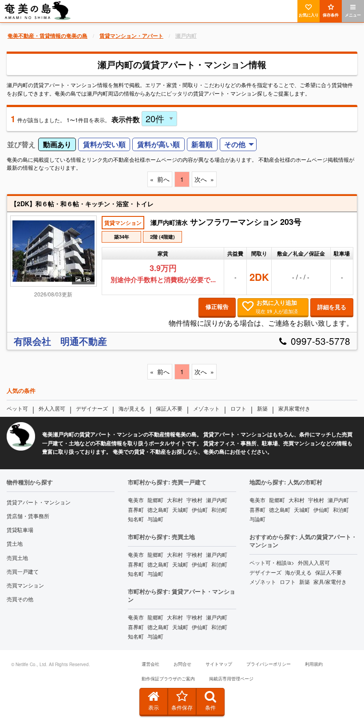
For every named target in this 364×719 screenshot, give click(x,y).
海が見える (132, 408)
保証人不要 (169, 408)
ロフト (238, 408)
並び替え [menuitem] (21, 144)
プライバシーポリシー (268, 664)
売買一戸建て (23, 571)
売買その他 (20, 599)
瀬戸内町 (216, 499)
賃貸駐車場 (20, 529)
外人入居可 (52, 408)
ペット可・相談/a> (271, 562)
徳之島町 (158, 509)
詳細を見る (331, 307)
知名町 (136, 519)
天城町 (180, 509)
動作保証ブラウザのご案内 (168, 678)
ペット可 (17, 408)
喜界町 (136, 509)
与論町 (155, 519)
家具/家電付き (330, 581)
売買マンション (25, 585)
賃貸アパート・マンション (39, 502)
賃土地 (15, 543)
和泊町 (219, 509)
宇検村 (194, 499)
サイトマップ (219, 664)
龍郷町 (155, 499)
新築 (262, 408)
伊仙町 (200, 509)
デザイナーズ (92, 408)
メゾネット (206, 408)
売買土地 (17, 557)
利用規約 (314, 664)
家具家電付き (294, 408)
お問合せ (182, 664)
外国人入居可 (314, 562)
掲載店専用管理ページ (231, 678)
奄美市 (136, 499)
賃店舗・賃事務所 (28, 515)
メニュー (353, 15)
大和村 (175, 499)
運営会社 (150, 664)
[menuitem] (238, 145)
